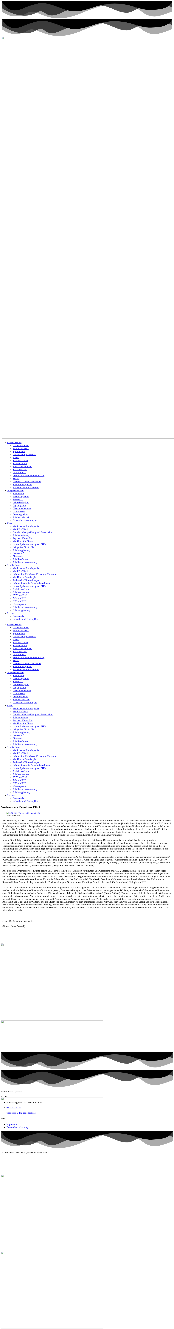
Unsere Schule (14, 442)
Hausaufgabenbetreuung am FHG (29, 544)
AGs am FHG (19, 472)
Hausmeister (19, 511)
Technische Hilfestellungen (26, 580)
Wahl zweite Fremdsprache (26, 526)
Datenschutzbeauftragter (25, 520)
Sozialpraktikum (21, 589)
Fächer (16, 457)
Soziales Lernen (20, 460)
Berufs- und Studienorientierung (28, 475)
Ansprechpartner (15, 490)
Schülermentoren (21, 592)
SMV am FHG (20, 469)
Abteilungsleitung (21, 496)
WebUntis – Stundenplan (25, 577)
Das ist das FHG (21, 445)
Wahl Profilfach (20, 529)
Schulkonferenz (20, 559)
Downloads (18, 616)
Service (11, 613)
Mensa (16, 478)
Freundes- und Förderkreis (26, 487)
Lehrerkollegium (21, 502)
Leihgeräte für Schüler (24, 547)
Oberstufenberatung (22, 508)
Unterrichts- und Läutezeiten (27, 481)
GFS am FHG (19, 601)
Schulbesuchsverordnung (25, 562)
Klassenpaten (19, 604)
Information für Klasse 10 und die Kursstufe (34, 574)
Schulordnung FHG (22, 484)
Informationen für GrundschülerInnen (31, 583)
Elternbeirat (18, 556)
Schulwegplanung (21, 550)
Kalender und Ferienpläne (25, 619)
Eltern (10, 523)
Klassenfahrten (20, 463)
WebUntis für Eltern (23, 541)
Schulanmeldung (21, 535)
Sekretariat (18, 499)
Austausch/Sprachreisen (24, 454)
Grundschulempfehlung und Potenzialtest (33, 532)
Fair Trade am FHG (22, 466)
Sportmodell (19, 451)
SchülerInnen (13, 565)
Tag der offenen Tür (22, 538)
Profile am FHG (21, 448)
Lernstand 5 (18, 553)
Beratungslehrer (20, 514)
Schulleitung (19, 493)
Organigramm (19, 505)
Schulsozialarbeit (21, 517)
